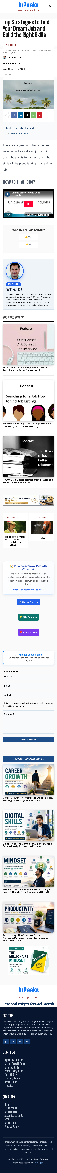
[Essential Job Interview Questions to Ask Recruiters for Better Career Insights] (28, 344)
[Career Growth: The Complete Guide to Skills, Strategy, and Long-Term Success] (28, 779)
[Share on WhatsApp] (54, 593)
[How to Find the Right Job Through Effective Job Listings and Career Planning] (28, 400)
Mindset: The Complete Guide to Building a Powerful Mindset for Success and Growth (26, 890)
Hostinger (38, 1163)
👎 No (29, 244)
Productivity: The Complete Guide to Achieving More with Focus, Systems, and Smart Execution (25, 938)
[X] (27, 115)
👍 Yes (28, 237)
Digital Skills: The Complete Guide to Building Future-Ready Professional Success (27, 845)
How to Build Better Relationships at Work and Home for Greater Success (28, 481)
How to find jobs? (20, 133)
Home (5, 50)
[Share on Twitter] (54, 586)
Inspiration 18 (42, 538)
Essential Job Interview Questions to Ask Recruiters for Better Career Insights (25, 368)
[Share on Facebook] (54, 574)
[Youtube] (27, 1042)
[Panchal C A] (5, 57)
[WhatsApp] (33, 115)
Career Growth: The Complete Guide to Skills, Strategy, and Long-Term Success (28, 799)
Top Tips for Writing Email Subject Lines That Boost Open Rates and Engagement (15, 541)
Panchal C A (15, 57)
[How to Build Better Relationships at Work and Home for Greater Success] (28, 456)
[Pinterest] (39, 115)
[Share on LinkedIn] (54, 580)
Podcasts (10, 45)
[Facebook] (14, 115)
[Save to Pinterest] (54, 599)
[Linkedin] (20, 115)
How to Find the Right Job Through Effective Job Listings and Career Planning (27, 425)
